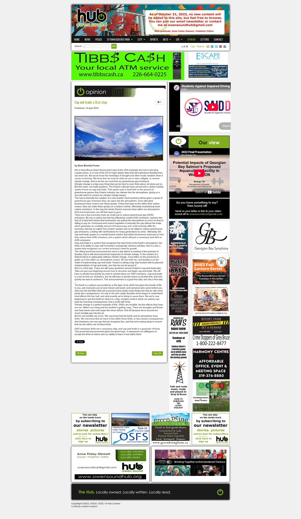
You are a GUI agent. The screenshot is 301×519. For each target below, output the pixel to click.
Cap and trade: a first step (91, 102)
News (87, 39)
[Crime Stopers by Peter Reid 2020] (211, 331)
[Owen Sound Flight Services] (130, 429)
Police (98, 39)
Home (77, 39)
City (140, 39)
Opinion (191, 39)
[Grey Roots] (211, 268)
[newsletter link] (90, 429)
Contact (218, 39)
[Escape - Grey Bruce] (208, 58)
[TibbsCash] (127, 66)
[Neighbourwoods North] (211, 396)
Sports (154, 39)
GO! (114, 46)
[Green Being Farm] (171, 429)
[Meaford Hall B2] (208, 71)
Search (78, 46)
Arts (165, 39)
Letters (205, 39)
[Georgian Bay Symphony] (211, 236)
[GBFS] (178, 268)
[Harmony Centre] (211, 363)
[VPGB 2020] (190, 462)
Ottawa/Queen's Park (118, 39)
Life (178, 39)
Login (193, 46)
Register (200, 46)
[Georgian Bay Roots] (178, 363)
